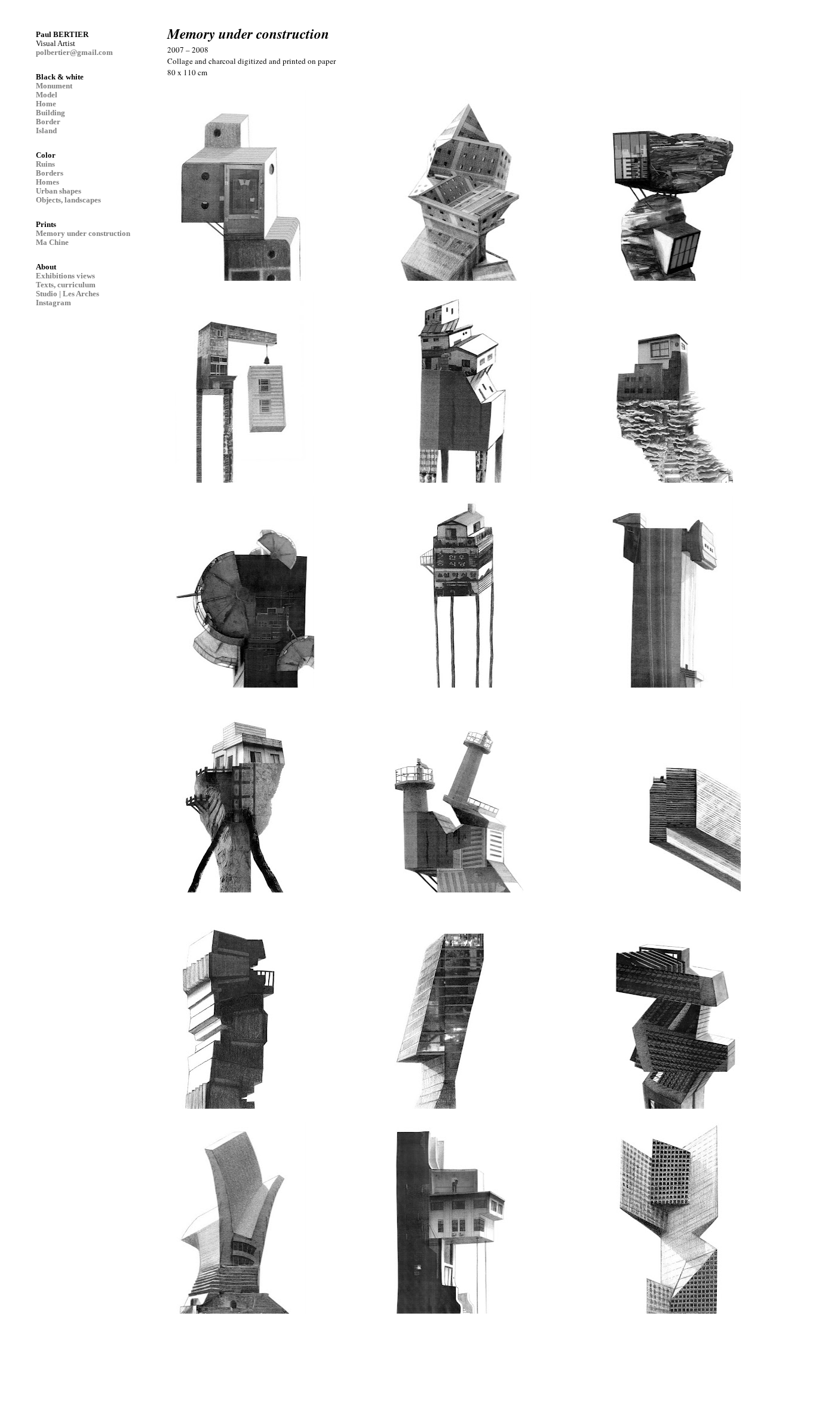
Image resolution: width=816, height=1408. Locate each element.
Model (46, 94)
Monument (54, 85)
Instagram (53, 302)
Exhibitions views (65, 275)
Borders (49, 172)
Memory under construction (83, 233)
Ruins (45, 163)
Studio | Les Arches (67, 293)
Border (48, 121)
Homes (47, 181)
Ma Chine (52, 242)
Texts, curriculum (66, 284)
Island (46, 130)
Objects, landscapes (68, 199)
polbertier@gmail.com (74, 52)
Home (46, 103)
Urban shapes (58, 190)
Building (50, 112)
